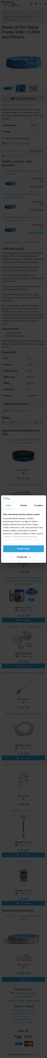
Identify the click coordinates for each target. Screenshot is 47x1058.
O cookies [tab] (38, 505)
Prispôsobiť (22, 557)
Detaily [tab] (23, 505)
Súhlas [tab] (9, 505)
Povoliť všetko (23, 549)
